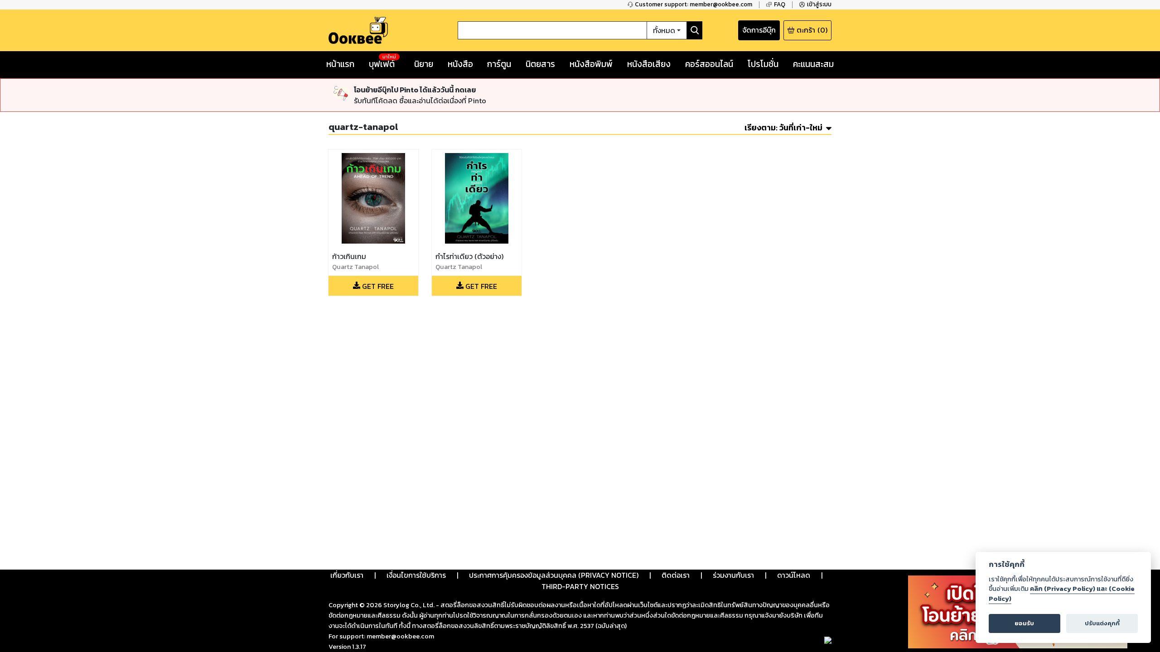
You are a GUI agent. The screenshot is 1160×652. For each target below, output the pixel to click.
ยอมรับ (1024, 623)
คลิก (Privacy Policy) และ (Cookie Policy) (1062, 594)
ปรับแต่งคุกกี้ (1102, 623)
